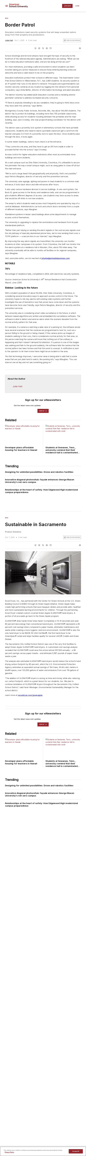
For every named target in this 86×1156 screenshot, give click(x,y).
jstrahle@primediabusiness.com (56, 258)
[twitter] (43, 48)
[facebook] (35, 48)
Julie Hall (9, 40)
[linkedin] (39, 48)
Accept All (75, 1151)
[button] (6, 5)
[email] (51, 48)
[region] (43, 1151)
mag (6, 18)
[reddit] (47, 48)
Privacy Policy (9, 1152)
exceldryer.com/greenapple (30, 695)
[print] (80, 48)
